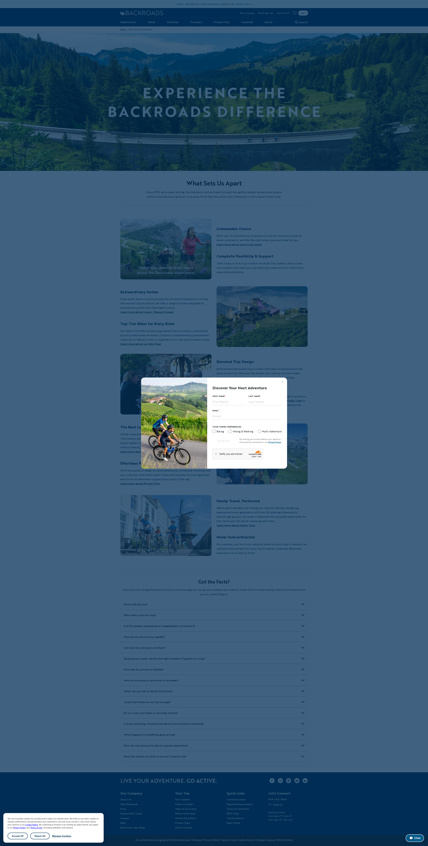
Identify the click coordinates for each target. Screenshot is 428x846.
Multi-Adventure (272, 431)
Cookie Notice (31, 825)
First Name (218, 396)
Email (215, 410)
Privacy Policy (19, 828)
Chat (414, 838)
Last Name (254, 396)
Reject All (40, 836)
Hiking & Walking (243, 431)
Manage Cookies (61, 836)
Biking (220, 431)
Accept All (17, 836)
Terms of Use (36, 828)
